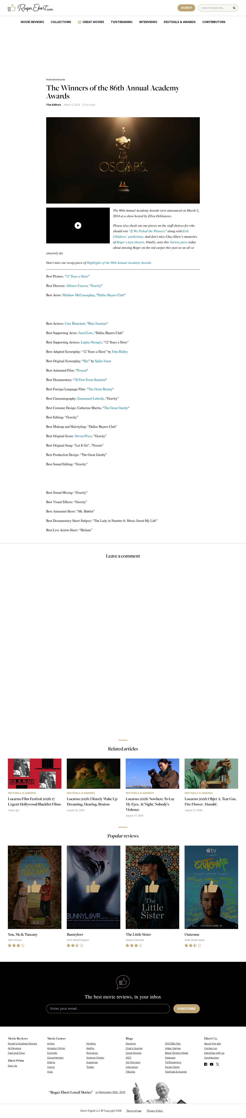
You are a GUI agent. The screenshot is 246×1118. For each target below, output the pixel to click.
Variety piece (179, 242)
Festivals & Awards (180, 22)
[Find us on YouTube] (211, 1064)
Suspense (92, 1062)
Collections (61, 22)
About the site (212, 1043)
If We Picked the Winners (148, 231)
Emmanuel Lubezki (90, 398)
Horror (51, 1067)
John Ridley (120, 351)
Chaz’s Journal (134, 1048)
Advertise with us (214, 1053)
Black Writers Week (176, 1053)
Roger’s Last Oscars (130, 242)
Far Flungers (133, 1062)
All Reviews (14, 1048)
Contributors (213, 22)
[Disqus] (123, 690)
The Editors (53, 104)
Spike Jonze (103, 361)
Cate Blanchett (75, 323)
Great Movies (93, 22)
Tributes (130, 1071)
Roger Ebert (172, 1067)
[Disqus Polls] (123, 606)
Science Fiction (95, 1057)
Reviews (131, 1043)
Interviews (148, 22)
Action (51, 1043)
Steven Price (83, 436)
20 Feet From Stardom (90, 379)
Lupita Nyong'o (91, 342)
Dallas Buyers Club (111, 295)
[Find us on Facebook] (205, 1064)
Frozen (82, 370)
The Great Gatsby (116, 407)
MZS (128, 1057)
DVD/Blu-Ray (173, 1043)
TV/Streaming (122, 22)
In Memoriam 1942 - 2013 (110, 1092)
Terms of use (133, 1110)
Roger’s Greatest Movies (22, 1043)
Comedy (52, 1053)
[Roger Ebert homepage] (30, 8)
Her (86, 361)
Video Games (173, 1048)
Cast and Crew (16, 1053)
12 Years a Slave (77, 276)
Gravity (96, 285)
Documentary (55, 1057)
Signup (186, 7)
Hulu (50, 1071)
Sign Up (12, 1065)
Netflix (90, 1048)
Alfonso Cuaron (77, 285)
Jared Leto (85, 332)
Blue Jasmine (97, 323)
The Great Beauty (100, 389)
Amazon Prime (56, 1048)
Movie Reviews (32, 22)
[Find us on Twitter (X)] (217, 1064)
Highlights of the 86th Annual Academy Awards (119, 262)
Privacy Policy (155, 1110)
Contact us (210, 1048)
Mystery (91, 1043)
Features (170, 1057)
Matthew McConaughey (78, 295)
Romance (92, 1053)
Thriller (90, 1067)
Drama (51, 1062)
